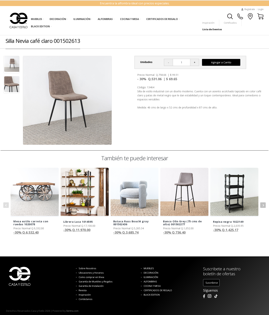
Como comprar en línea (91, 277)
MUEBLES (36, 19)
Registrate (249, 9)
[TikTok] (216, 296)
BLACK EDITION (40, 26)
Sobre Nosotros (87, 268)
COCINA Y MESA (129, 19)
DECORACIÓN (58, 19)
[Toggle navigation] (230, 16)
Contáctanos (85, 299)
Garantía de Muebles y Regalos (96, 281)
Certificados (230, 22)
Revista (83, 290)
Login (261, 9)
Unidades (146, 62)
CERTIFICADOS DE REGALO (162, 19)
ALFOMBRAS (105, 19)
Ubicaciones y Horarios (91, 272)
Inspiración (208, 22)
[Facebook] (204, 296)
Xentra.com (72, 310)
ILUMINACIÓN (81, 19)
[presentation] (6, 205)
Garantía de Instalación (91, 286)
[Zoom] (67, 100)
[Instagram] (209, 296)
